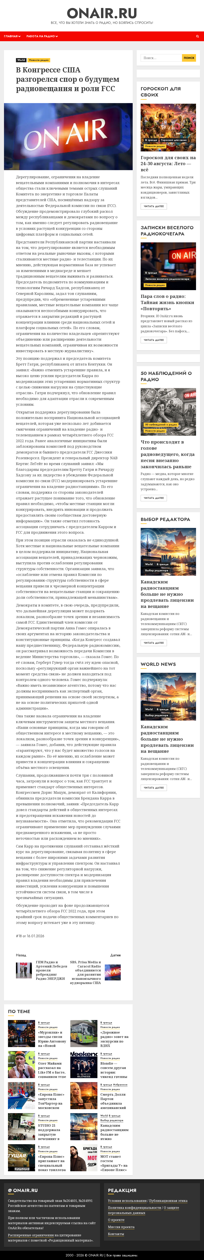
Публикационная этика (168, 1201)
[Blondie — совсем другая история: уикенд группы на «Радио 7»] (83, 1064)
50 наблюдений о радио (161, 424)
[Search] (197, 36)
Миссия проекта (121, 1227)
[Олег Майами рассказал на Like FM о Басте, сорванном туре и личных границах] (21, 1064)
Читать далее (154, 206)
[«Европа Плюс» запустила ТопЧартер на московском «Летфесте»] (21, 1095)
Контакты (116, 1234)
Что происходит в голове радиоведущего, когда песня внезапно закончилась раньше (168, 454)
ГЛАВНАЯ (11, 36)
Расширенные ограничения (31, 1235)
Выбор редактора (111, 1120)
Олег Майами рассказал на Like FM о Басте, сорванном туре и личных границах (52, 1074)
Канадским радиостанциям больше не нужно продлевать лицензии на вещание (167, 594)
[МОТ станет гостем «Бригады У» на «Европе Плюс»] (83, 1157)
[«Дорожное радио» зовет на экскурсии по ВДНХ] (83, 1033)
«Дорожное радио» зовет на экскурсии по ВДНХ (114, 1039)
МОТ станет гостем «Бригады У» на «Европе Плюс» (114, 1163)
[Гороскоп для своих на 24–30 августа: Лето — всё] (168, 127)
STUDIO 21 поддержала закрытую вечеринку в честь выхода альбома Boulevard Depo (51, 1138)
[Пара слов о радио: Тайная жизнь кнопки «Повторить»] (168, 266)
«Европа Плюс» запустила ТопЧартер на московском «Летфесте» (51, 1103)
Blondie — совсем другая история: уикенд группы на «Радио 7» (113, 1072)
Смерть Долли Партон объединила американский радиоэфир (113, 1103)
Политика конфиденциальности (134, 1207)
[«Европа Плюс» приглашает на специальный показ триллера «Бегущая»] (21, 1157)
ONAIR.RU (102, 13)
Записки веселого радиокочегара (167, 279)
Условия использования (127, 1201)
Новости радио (39, 60)
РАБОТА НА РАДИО (40, 36)
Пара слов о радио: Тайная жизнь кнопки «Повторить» (167, 302)
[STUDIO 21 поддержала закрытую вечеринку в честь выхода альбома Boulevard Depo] (21, 1126)
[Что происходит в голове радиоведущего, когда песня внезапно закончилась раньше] (168, 412)
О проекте (116, 1220)
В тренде (44, 1022)
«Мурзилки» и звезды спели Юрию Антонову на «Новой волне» (52, 1041)
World (21, 60)
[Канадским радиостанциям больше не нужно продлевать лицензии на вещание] (83, 1126)
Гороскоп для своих (173, 140)
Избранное (120, 1084)
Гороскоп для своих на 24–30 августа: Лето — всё (168, 163)
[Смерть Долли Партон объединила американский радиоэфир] (83, 1095)
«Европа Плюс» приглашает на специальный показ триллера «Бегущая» (52, 1165)
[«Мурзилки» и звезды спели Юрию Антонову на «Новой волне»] (21, 1033)
